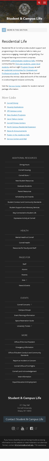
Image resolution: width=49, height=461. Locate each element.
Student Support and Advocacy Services (24, 207)
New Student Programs (16, 114)
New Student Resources (25, 180)
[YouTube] (24, 428)
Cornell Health (24, 242)
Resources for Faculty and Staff (24, 248)
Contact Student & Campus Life (24, 419)
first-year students (22, 63)
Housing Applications (15, 107)
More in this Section (17, 30)
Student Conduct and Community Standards (24, 202)
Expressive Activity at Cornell (24, 218)
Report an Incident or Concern (24, 360)
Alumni (24, 269)
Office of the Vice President (24, 342)
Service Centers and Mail (17, 138)
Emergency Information (24, 347)
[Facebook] (33, 428)
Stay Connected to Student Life (24, 212)
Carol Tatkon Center (15, 118)
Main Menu (44, 2)
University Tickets (23, 326)
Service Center (15, 85)
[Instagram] (16, 428)
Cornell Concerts (23, 304)
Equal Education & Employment (25, 382)
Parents (24, 274)
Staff (24, 264)
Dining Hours (24, 164)
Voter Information (24, 376)
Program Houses (27, 67)
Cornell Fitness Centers (16, 122)
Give (23, 280)
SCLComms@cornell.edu (24, 445)
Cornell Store (24, 175)
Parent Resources (24, 191)
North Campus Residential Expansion (21, 126)
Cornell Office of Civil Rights (24, 366)
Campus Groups (24, 310)
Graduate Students (24, 186)
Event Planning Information (24, 315)
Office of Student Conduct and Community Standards (24, 353)
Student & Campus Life (24, 18)
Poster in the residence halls (18, 134)
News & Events (24, 285)
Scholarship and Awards (24, 196)
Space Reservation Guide (24, 320)
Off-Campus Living (14, 110)
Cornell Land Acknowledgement (24, 371)
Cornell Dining (12, 103)
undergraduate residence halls (22, 60)
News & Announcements (17, 130)
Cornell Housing (24, 170)
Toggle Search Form (39, 2)
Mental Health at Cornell (24, 237)
